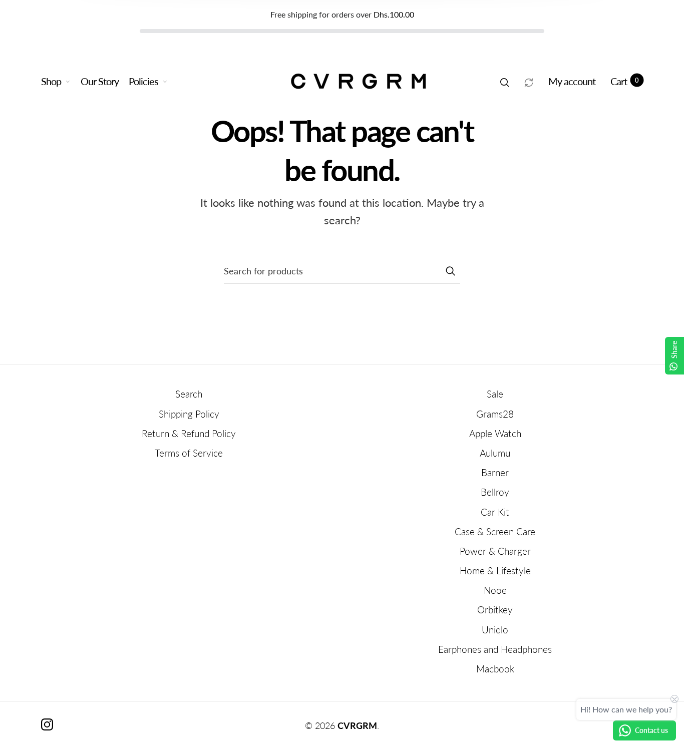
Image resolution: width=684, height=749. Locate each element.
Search (188, 394)
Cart (624, 81)
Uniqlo (495, 629)
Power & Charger (495, 551)
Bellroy (495, 492)
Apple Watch (495, 433)
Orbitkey (495, 609)
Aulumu (495, 453)
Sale (495, 394)
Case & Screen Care (495, 531)
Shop (51, 81)
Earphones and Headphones (495, 649)
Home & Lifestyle (495, 570)
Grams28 (495, 414)
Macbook (495, 668)
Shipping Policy (189, 414)
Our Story (100, 81)
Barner (495, 472)
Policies (143, 81)
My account (571, 81)
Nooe (495, 590)
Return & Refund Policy (189, 433)
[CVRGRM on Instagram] (47, 724)
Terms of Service (189, 453)
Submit (450, 271)
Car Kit (495, 512)
